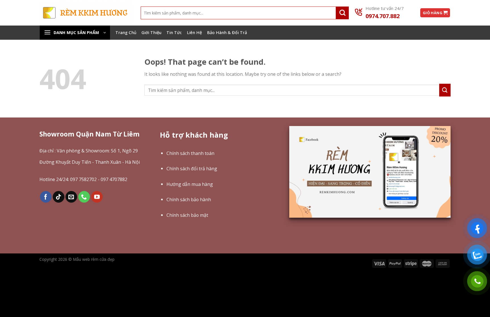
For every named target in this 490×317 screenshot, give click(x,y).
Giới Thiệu (151, 32)
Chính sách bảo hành (188, 199)
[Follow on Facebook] (46, 197)
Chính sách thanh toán (190, 153)
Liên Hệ (194, 32)
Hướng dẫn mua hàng (189, 184)
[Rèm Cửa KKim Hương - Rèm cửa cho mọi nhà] (85, 13)
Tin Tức (174, 32)
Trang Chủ (125, 32)
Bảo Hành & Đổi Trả (227, 32)
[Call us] (84, 197)
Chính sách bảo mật (187, 215)
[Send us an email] (71, 197)
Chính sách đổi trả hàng (191, 168)
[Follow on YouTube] (97, 197)
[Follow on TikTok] (58, 197)
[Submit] (342, 13)
